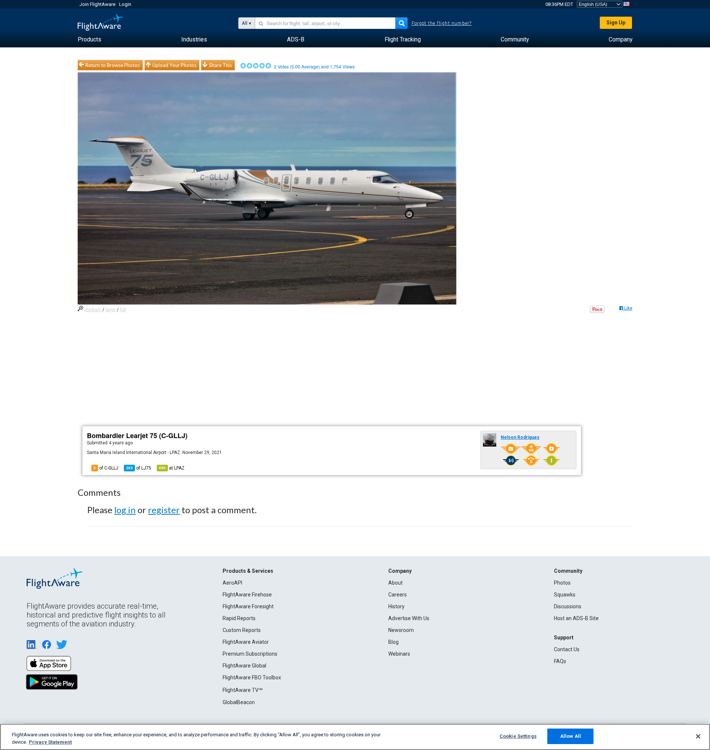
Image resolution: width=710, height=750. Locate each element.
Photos (562, 583)
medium (92, 309)
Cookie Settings (518, 736)
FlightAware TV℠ (243, 690)
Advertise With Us (408, 618)
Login (125, 4)
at (172, 468)
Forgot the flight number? (442, 23)
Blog (393, 642)
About (395, 583)
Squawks (564, 595)
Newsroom (401, 630)
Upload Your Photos (174, 65)
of (138, 468)
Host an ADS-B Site (576, 618)
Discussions (567, 606)
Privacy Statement (50, 742)
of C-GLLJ (106, 468)
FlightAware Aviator (246, 642)
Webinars (399, 654)
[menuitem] (89, 39)
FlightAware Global (244, 666)
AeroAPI (232, 583)
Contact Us (566, 649)
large (110, 309)
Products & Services (248, 571)
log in (125, 509)
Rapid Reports (239, 618)
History (396, 606)
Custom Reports (242, 630)
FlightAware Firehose (247, 595)
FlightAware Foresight (248, 606)
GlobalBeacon (239, 702)
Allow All (570, 736)
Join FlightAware (97, 4)
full (123, 309)
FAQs (560, 661)
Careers (397, 595)
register (164, 509)
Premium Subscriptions (250, 654)
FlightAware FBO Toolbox (252, 677)
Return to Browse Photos (112, 65)
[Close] (698, 736)
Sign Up (615, 23)
